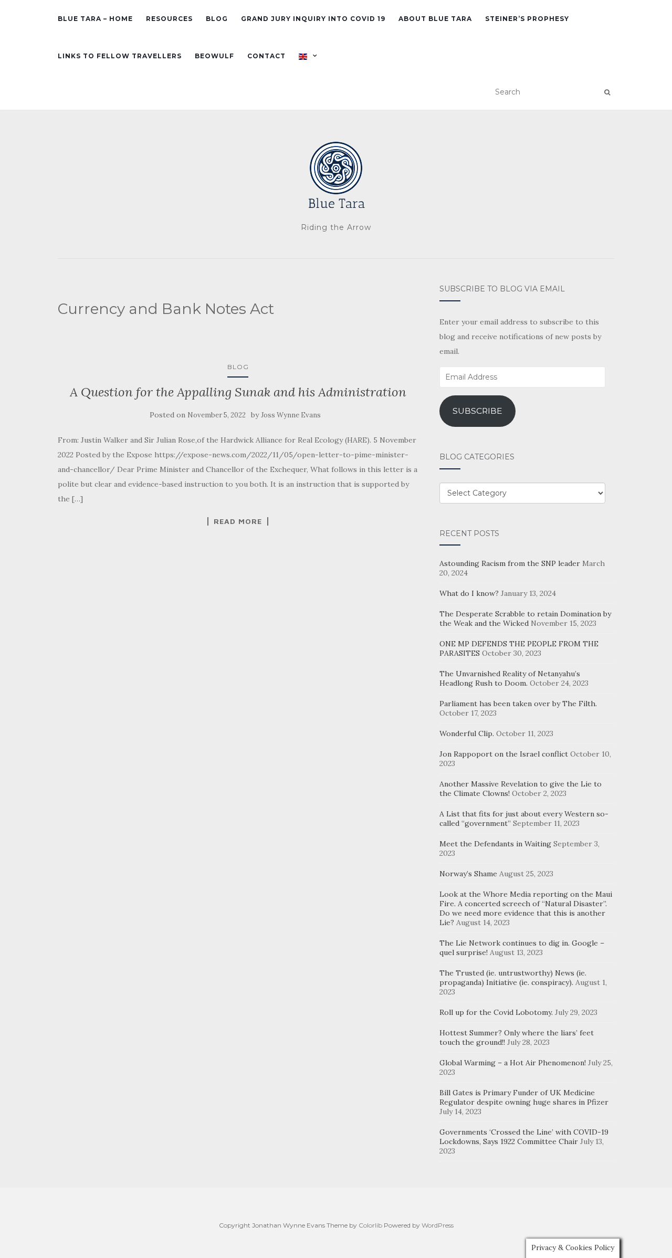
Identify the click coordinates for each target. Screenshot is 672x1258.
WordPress (438, 1225)
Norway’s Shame (468, 873)
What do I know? (469, 593)
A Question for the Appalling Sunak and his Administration (238, 392)
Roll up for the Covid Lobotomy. (496, 1012)
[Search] (607, 92)
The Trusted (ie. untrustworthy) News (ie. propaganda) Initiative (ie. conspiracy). (512, 977)
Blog (238, 367)
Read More (238, 521)
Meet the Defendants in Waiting (495, 843)
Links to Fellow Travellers (120, 56)
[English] (311, 56)
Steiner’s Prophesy (527, 19)
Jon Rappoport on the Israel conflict (503, 754)
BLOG (217, 19)
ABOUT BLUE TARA (435, 19)
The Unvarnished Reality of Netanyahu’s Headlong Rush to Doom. (509, 678)
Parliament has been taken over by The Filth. (518, 703)
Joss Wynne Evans (291, 415)
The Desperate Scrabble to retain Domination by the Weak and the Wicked (525, 618)
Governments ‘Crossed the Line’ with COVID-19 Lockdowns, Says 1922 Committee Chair (523, 1136)
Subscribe (477, 411)
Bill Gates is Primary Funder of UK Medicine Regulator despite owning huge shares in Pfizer (523, 1097)
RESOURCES (169, 19)
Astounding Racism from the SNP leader (509, 563)
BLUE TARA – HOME (95, 19)
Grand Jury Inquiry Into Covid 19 (313, 19)
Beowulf (214, 56)
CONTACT (266, 56)
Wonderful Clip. (466, 733)
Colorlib (370, 1225)
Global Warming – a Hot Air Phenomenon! (512, 1062)
